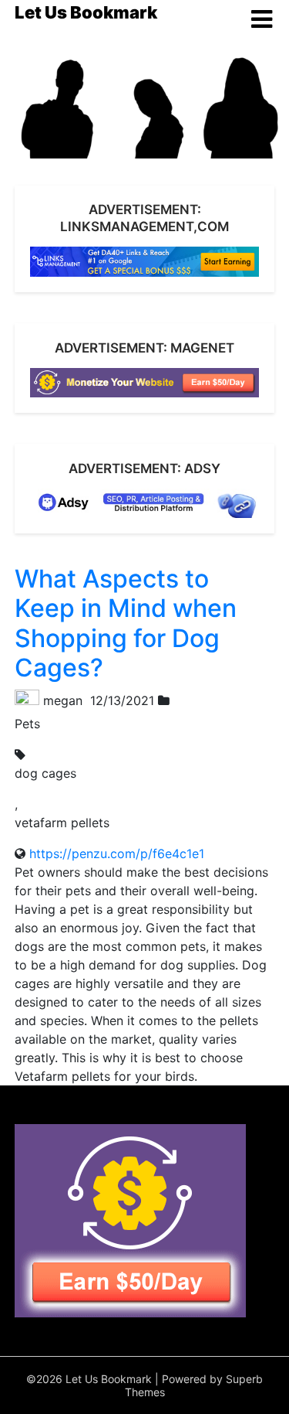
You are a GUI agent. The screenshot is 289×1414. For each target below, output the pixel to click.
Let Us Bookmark (86, 12)
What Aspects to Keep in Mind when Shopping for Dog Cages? (126, 623)
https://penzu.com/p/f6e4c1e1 (116, 853)
